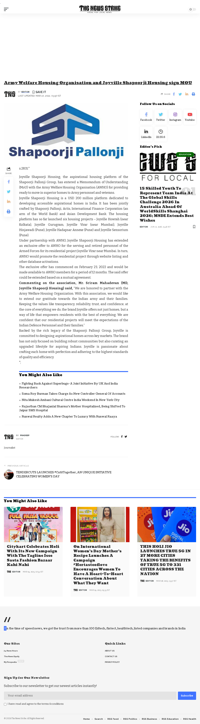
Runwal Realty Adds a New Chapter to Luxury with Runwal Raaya (69, 416)
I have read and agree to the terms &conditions (36, 703)
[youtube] (190, 117)
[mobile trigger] (7, 9)
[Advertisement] (100, 42)
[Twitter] (161, 117)
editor (25, 92)
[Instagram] (175, 117)
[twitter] (126, 436)
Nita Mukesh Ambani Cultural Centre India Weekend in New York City (71, 400)
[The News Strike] (100, 9)
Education (185, 154)
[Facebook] (122, 436)
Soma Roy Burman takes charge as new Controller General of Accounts (73, 394)
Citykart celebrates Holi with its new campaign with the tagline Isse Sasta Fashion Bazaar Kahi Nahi (33, 556)
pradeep (24, 435)
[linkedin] (146, 134)
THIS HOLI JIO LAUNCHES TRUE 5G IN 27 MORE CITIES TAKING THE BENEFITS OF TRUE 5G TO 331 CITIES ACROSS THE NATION (165, 560)
